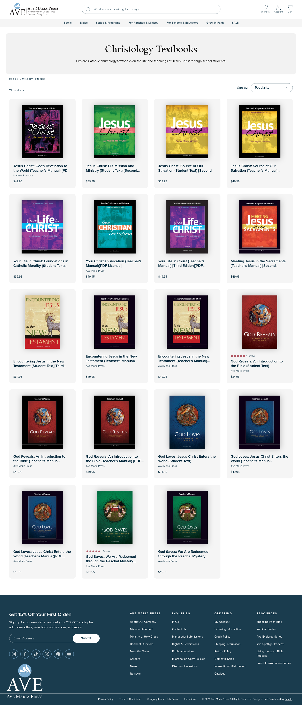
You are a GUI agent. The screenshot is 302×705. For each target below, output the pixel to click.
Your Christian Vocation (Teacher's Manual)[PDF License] (114, 263)
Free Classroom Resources (274, 663)
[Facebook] (24, 654)
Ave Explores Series (269, 636)
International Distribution (230, 666)
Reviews (135, 673)
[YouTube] (69, 654)
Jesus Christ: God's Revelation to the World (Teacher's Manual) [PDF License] (41, 170)
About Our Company (143, 622)
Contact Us (179, 629)
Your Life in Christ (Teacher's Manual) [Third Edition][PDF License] (181, 265)
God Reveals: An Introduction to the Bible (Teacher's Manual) (39, 458)
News (133, 666)
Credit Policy (222, 636)
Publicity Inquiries (183, 651)
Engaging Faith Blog (269, 622)
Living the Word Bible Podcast (270, 654)
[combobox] (151, 9)
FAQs (175, 622)
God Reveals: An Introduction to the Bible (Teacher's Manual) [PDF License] (113, 461)
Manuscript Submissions (187, 636)
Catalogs (219, 673)
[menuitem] (68, 23)
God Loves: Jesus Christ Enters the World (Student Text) (187, 458)
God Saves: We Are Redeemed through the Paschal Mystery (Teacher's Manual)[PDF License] (184, 556)
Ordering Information (227, 629)
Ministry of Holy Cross (144, 636)
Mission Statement (141, 629)
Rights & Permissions (185, 644)
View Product (42, 179)
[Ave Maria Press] (34, 9)
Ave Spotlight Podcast (270, 644)
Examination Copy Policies (188, 659)
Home (12, 78)
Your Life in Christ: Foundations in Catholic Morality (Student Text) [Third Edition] (40, 265)
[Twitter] (47, 654)
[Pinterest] (58, 654)
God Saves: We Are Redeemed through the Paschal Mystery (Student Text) (111, 561)
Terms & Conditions (130, 699)
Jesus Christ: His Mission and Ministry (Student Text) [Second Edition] (111, 170)
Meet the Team (139, 651)
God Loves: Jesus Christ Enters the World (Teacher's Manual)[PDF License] (42, 556)
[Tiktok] (35, 654)
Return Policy (222, 651)
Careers (135, 659)
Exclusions (190, 699)
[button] (290, 9)
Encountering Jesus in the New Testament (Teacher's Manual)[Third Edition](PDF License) (183, 361)
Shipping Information (227, 644)
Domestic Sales (224, 659)
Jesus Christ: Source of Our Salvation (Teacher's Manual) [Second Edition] (254, 170)
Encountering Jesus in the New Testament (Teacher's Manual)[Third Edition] (111, 361)
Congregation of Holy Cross (162, 699)
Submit (86, 638)
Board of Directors (141, 644)
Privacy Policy (105, 699)
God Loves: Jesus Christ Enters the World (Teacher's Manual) (259, 458)
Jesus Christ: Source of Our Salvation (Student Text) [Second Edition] (185, 170)
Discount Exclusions (185, 666)
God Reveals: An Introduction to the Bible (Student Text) (257, 363)
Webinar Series (266, 629)
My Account (221, 622)
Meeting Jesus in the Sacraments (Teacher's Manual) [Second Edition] (258, 265)
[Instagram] (13, 654)
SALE (235, 23)
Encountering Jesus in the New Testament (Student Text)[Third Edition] (39, 366)
